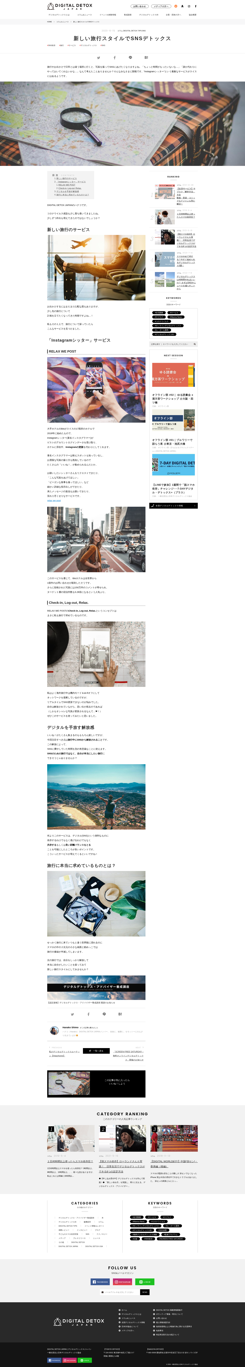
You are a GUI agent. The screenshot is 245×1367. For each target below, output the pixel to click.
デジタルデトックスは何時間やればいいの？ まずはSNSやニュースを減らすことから (186, 282)
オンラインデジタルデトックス (168, 326)
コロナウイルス (162, 321)
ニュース (96, 1238)
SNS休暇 (163, 1230)
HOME (49, 22)
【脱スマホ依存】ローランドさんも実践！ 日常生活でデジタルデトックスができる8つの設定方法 (186, 240)
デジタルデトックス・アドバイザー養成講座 (76, 1218)
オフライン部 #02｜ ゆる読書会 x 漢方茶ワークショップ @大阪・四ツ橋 (172, 398)
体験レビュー (64, 1230)
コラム (120, 31)
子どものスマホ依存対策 (68, 1234)
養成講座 (128, 15)
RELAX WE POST (66, 185)
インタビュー (82, 1230)
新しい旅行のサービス (66, 178)
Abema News (176, 317)
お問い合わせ (139, 6)
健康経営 (87, 1222)
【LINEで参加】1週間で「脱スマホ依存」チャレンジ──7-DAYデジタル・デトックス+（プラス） (173, 488)
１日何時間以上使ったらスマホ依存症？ (70, 1161)
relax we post (54, 500)
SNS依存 (51, 45)
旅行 (62, 45)
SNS (144, 31)
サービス (72, 45)
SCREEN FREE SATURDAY (172, 1239)
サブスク (159, 317)
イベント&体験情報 (108, 15)
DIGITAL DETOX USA (94, 1246)
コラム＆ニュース (62, 22)
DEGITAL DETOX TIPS (132, 31)
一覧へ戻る (98, 1051)
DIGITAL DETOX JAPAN (68, 1246)
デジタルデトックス (89, 45)
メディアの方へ (161, 6)
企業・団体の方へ (173, 15)
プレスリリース (79, 1238)
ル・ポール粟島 (162, 330)
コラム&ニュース (84, 15)
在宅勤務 (159, 313)
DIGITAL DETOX (78, 1242)
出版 (135, 1239)
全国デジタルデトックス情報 (169, 506)
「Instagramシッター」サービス (71, 182)
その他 (61, 1242)
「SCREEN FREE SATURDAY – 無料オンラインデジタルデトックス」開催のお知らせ (128, 1056)
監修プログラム (171, 1234)
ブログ (97, 1230)
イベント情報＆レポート (94, 1226)
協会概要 (193, 15)
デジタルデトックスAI (148, 15)
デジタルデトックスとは (59, 15)
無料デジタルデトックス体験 (145, 1234)
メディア (62, 1238)
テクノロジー (102, 1234)
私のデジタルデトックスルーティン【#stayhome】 (64, 1054)
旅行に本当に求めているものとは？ (72, 195)
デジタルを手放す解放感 (67, 191)
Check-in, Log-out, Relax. (69, 188)
